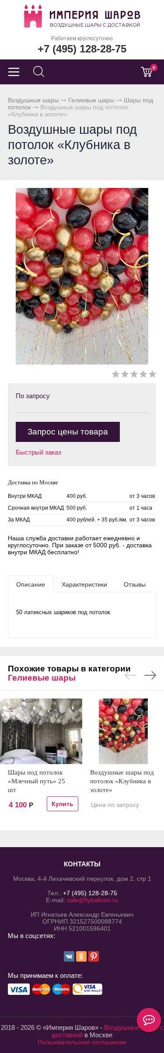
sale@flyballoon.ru (92, 900)
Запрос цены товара (68, 431)
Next (150, 675)
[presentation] (30, 584)
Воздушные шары (33, 100)
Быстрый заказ (38, 452)
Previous (130, 675)
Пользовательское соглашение (82, 1042)
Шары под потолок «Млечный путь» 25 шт (36, 781)
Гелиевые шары (91, 100)
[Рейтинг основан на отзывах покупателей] (134, 375)
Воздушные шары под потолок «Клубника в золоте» (122, 781)
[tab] (30, 584)
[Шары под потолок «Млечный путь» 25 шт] (41, 731)
